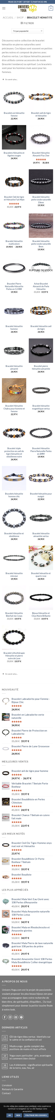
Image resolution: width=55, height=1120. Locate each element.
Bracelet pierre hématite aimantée (41, 367)
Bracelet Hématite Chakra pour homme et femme (14, 408)
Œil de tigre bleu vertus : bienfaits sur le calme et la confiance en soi (30, 1038)
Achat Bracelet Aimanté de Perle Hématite (41, 286)
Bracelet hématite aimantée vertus (41, 534)
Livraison (7, 1085)
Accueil (8, 17)
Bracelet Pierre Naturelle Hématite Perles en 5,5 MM (14, 286)
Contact (6, 1093)
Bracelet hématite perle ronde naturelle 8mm (41, 244)
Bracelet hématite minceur (14, 574)
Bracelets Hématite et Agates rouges (14, 154)
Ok (9, 1115)
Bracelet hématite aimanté (14, 367)
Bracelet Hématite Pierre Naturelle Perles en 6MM (41, 451)
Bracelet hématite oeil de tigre (41, 327)
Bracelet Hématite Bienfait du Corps (14, 614)
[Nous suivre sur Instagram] (10, 1017)
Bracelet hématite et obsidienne (14, 534)
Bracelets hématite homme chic (14, 495)
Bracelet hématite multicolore (14, 242)
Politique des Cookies (36, 1115)
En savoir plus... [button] (11, 79)
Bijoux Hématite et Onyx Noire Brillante (41, 614)
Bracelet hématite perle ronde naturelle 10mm (41, 199)
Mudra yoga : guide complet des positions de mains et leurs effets (27, 1048)
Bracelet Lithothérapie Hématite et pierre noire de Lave (14, 656)
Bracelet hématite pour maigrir (41, 495)
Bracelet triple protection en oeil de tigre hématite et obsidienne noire (14, 452)
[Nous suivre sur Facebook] (4, 1017)
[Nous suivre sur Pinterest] (21, 1017)
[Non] (52, 1112)
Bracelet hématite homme (14, 327)
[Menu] (4, 8)
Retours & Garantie (12, 1089)
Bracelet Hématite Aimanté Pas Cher (41, 154)
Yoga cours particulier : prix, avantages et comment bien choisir (30, 1057)
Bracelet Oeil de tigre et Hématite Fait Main (14, 198)
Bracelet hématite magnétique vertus (41, 407)
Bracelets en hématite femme (14, 114)
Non (18, 1115)
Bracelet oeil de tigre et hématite (41, 114)
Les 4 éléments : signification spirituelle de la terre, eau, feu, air (31, 1066)
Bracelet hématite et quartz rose (41, 574)
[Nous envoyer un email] (15, 1017)
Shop (20, 17)
